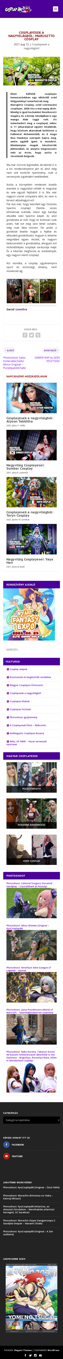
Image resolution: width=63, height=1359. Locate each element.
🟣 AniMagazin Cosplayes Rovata (25, 733)
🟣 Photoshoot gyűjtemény (21, 717)
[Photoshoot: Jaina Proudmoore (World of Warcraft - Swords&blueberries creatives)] (31, 1043)
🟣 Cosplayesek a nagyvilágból (23, 693)
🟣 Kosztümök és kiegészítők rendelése (28, 677)
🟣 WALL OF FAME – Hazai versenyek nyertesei (26, 743)
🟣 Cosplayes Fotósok (18, 709)
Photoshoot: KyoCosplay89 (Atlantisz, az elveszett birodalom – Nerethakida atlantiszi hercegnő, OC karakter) (28, 1209)
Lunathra (21, 309)
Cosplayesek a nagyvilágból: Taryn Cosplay (29, 514)
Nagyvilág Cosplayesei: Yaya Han (29, 561)
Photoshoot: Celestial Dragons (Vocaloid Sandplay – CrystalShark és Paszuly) (29, 885)
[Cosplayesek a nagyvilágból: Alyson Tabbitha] (31, 398)
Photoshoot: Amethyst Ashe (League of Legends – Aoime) (28, 969)
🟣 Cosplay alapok (16, 669)
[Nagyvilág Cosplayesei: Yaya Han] (31, 539)
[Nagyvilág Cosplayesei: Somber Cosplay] (31, 445)
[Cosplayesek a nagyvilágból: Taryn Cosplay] (31, 492)
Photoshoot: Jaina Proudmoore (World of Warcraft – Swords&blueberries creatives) (29, 1011)
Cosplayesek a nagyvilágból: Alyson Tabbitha (29, 419)
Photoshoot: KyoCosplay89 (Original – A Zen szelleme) (28, 1233)
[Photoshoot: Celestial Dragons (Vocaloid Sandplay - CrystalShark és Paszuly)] (31, 917)
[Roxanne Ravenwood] (31, 827)
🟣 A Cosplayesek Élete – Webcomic (26, 725)
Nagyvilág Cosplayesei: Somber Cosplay (25, 467)
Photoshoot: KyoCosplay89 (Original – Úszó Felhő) (31, 1187)
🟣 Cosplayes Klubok (18, 701)
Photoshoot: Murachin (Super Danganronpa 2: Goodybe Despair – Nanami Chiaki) (29, 1222)
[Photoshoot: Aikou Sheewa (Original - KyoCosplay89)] (31, 959)
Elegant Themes (23, 1350)
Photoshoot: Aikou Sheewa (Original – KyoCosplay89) (27, 927)
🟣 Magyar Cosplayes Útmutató (24, 685)
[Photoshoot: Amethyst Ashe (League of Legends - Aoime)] (31, 1001)
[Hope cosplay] (31, 864)
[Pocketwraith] (31, 791)
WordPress (53, 1350)
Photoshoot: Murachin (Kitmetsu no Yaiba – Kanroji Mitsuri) (28, 1197)
